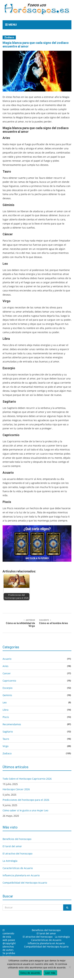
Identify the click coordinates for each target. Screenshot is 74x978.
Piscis (6, 717)
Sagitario (8, 731)
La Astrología (10, 860)
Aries (5, 666)
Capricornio (9, 680)
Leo (5, 702)
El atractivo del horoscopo (17, 853)
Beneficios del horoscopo (17, 839)
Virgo (5, 746)
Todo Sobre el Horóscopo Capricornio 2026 (27, 778)
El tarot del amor (12, 846)
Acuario (7, 658)
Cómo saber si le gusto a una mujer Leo (25, 810)
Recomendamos (12, 724)
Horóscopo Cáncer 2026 (16, 789)
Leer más (50, 972)
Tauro (6, 738)
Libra (5, 709)
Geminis (7, 695)
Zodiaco (9, 37)
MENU (12, 24)
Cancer (7, 673)
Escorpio (7, 688)
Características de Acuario (18, 868)
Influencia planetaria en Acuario (21, 875)
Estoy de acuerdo (30, 972)
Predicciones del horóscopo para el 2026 (26, 799)
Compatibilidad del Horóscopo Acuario (25, 882)
